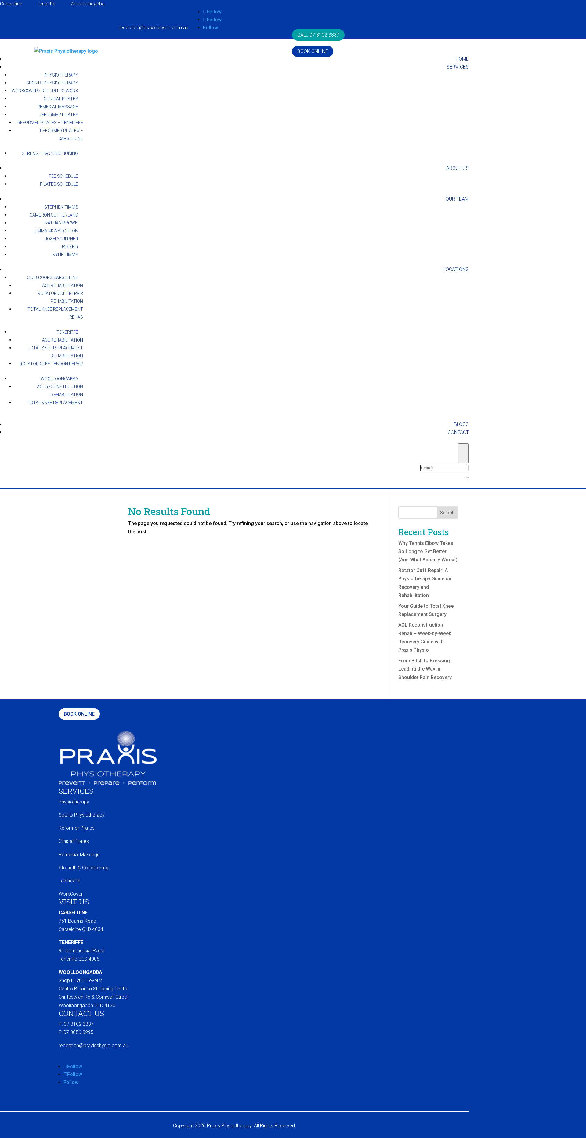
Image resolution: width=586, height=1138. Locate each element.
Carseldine (11, 4)
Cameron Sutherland (54, 215)
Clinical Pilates (61, 98)
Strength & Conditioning (50, 153)
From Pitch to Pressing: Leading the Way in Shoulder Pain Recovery (425, 669)
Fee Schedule (63, 176)
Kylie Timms (65, 254)
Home (462, 59)
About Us (457, 168)
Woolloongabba (87, 4)
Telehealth (69, 881)
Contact (458, 432)
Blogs (461, 424)
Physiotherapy (61, 75)
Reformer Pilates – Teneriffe (50, 122)
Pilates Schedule (59, 184)
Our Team (457, 199)
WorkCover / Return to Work (45, 90)
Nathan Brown (61, 222)
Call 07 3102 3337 (318, 35)
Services (458, 67)
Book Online (312, 51)
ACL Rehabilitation (62, 285)
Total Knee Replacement (55, 402)
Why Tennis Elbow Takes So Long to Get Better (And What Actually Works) (428, 551)
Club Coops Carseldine (52, 277)
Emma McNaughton (56, 230)
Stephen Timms (61, 207)
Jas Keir (69, 246)
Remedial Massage (57, 106)
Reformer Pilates (58, 114)
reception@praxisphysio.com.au (153, 27)
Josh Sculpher (61, 238)
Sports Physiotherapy (52, 83)
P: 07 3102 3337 (76, 1024)
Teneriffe (46, 4)
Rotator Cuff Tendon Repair (51, 363)
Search (447, 512)
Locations (456, 269)
